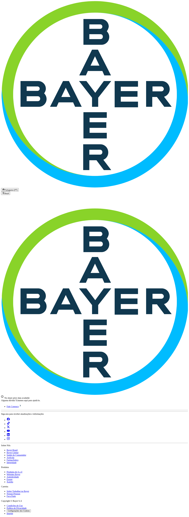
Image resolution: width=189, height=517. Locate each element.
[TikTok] (8, 424)
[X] (8, 428)
